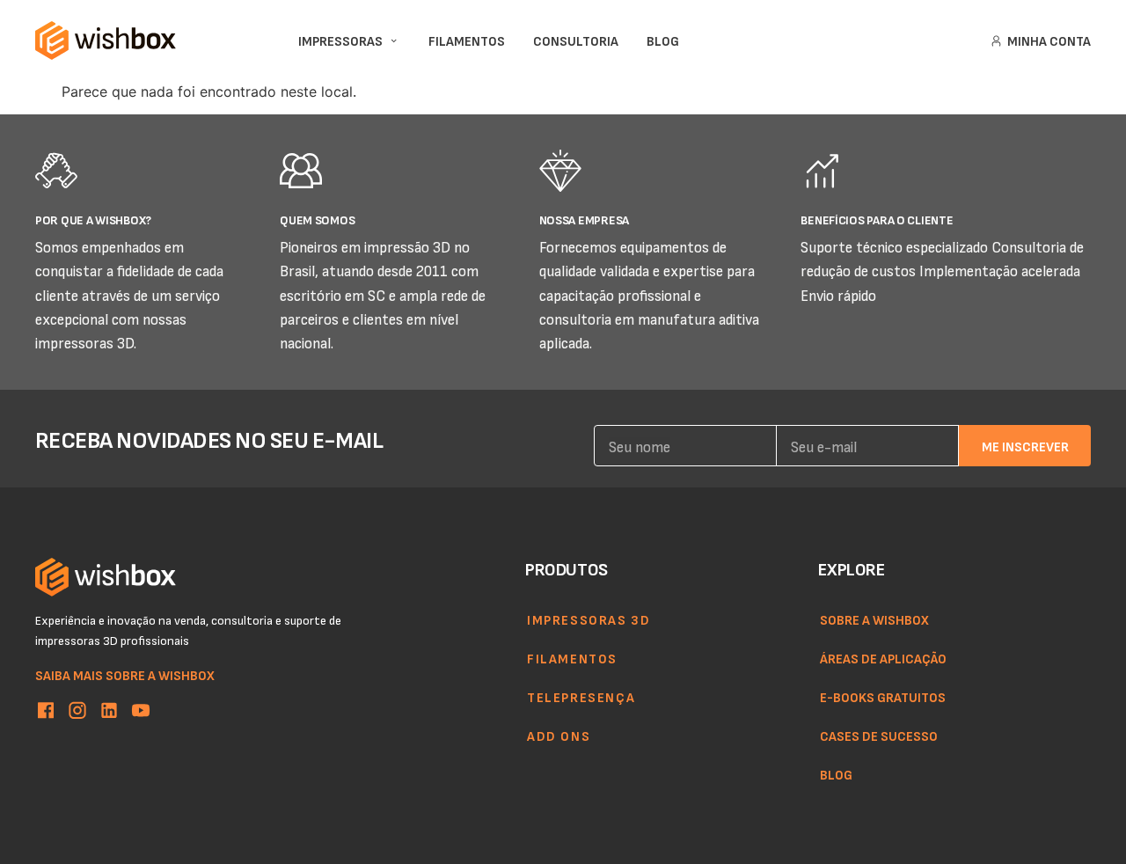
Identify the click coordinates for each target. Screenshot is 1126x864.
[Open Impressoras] (393, 41)
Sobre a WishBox (874, 619)
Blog (836, 774)
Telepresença (581, 697)
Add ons (558, 735)
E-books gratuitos (883, 697)
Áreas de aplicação (883, 658)
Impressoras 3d (588, 619)
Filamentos (572, 658)
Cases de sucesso (879, 735)
